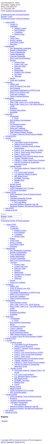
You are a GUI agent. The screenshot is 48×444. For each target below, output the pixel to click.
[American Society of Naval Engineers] (15, 14)
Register (4, 16)
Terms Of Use (20, 442)
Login (10, 16)
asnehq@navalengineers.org (16, 11)
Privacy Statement (7, 442)
